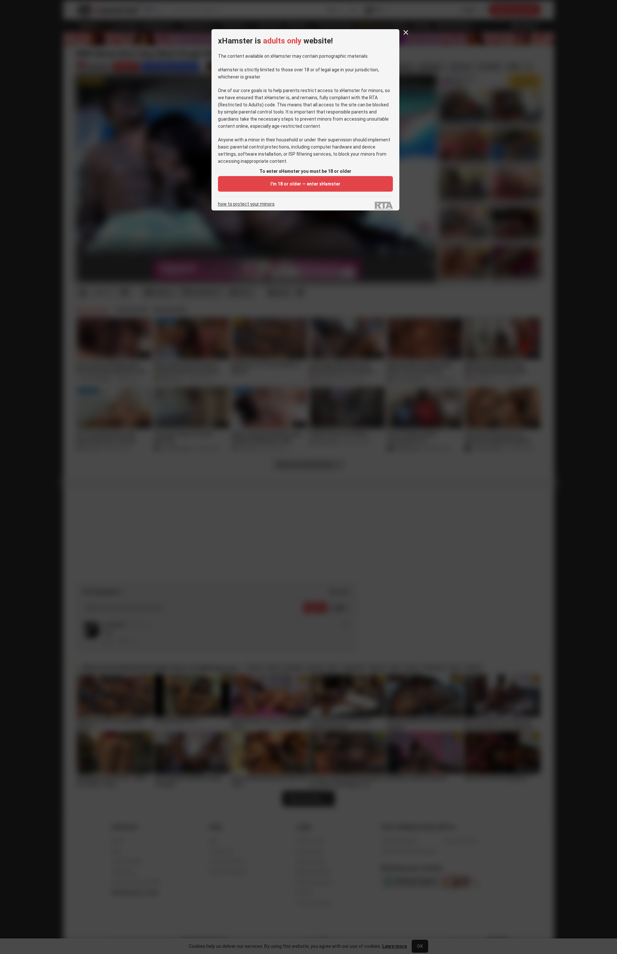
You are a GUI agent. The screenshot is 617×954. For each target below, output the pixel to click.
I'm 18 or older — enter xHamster (305, 183)
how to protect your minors (246, 204)
